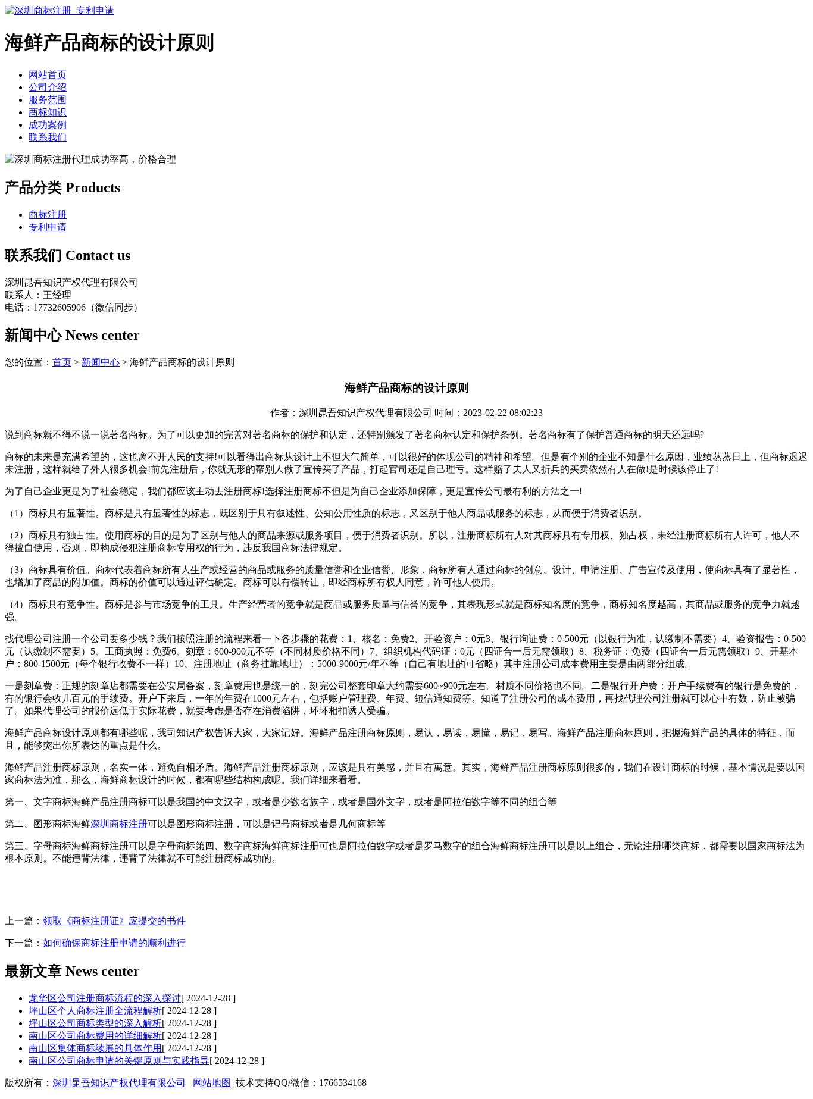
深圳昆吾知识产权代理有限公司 (119, 1083)
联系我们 (48, 137)
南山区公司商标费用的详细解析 (95, 1036)
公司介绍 (48, 87)
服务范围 (48, 100)
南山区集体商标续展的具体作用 (95, 1048)
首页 (61, 362)
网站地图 (212, 1083)
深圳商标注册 (119, 824)
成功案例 (48, 125)
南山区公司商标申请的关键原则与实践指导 (119, 1061)
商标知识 (48, 112)
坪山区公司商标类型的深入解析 (95, 1023)
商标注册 (48, 214)
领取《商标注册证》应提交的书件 (114, 921)
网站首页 (48, 75)
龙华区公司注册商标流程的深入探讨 (105, 998)
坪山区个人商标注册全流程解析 (95, 1011)
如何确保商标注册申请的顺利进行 (114, 943)
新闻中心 (101, 362)
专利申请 (48, 227)
